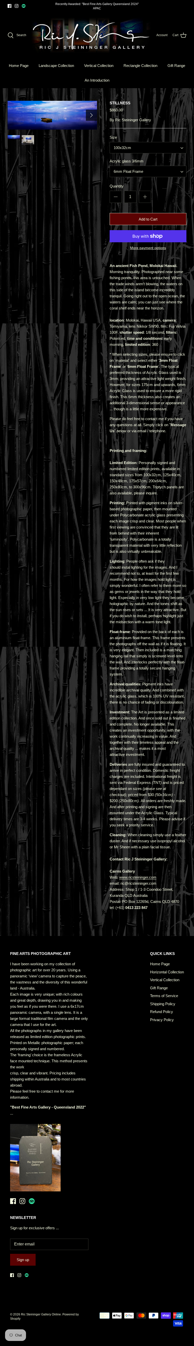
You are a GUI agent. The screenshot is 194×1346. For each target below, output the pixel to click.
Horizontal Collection (167, 972)
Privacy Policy (162, 1020)
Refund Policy (161, 1012)
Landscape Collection (56, 65)
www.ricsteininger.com (137, 877)
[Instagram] (16, 6)
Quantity (117, 186)
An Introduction (97, 80)
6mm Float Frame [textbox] (128, 171)
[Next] (91, 115)
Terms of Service (164, 996)
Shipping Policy (162, 1004)
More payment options (148, 248)
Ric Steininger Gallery (133, 120)
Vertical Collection (98, 65)
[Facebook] (9, 6)
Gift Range (176, 65)
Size (113, 137)
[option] (52, 115)
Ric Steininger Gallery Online (41, 1314)
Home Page (19, 65)
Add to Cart (148, 219)
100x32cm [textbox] (122, 148)
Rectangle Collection (140, 65)
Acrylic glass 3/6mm (126, 161)
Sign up (23, 1260)
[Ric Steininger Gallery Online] (91, 35)
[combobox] (148, 147)
